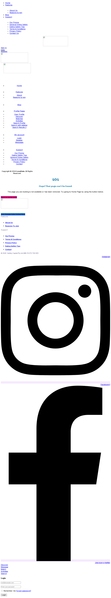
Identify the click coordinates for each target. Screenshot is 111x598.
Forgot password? (23, 591)
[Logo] (55, 45)
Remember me (9, 591)
